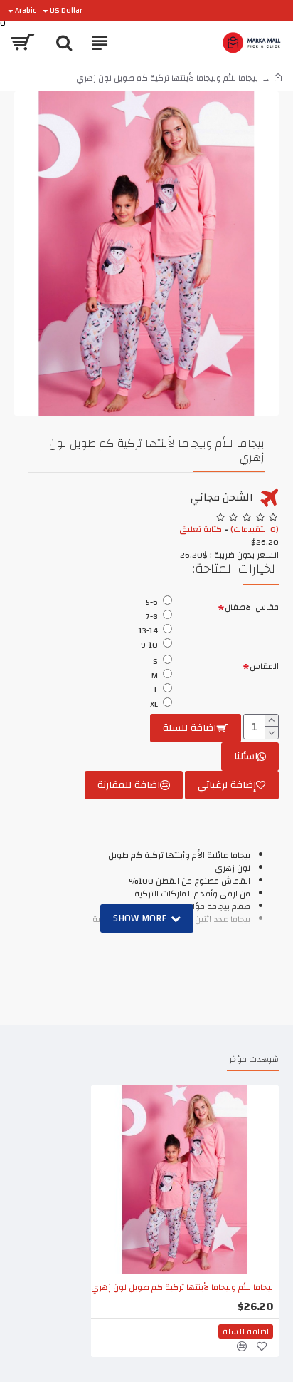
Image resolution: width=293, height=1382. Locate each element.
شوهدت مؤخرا (253, 1060)
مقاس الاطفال (252, 607)
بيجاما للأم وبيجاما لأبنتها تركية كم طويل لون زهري (182, 1288)
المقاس (264, 666)
